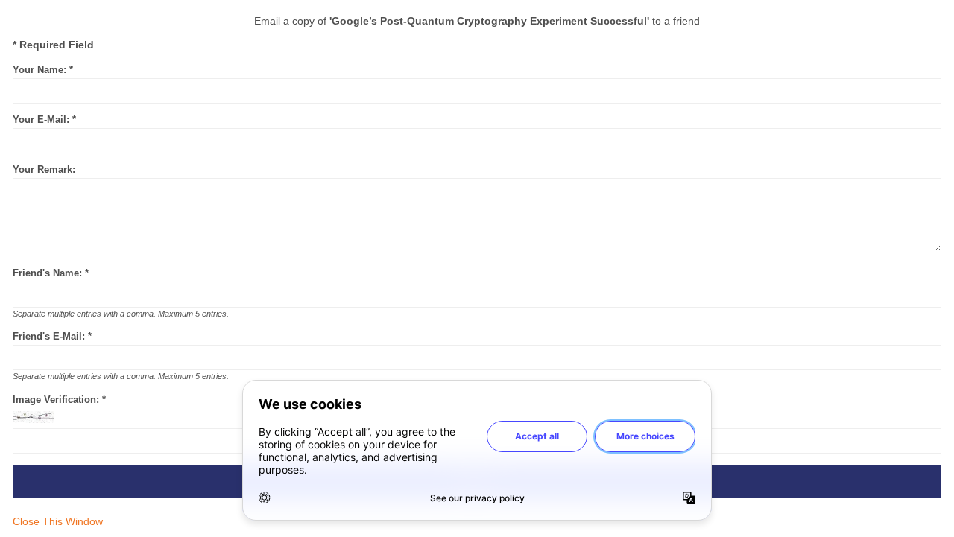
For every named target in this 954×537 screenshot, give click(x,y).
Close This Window (58, 521)
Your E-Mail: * (44, 119)
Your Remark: (44, 169)
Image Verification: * (59, 399)
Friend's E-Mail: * (52, 336)
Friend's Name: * (51, 273)
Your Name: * (43, 69)
